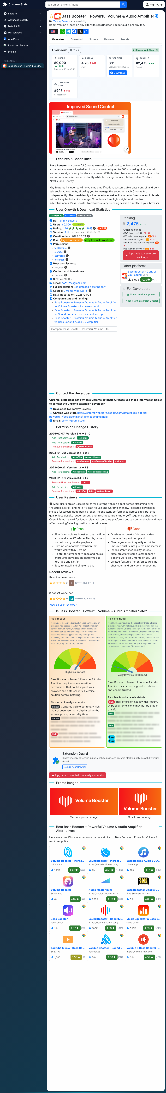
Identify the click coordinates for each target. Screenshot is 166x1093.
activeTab (59, 255)
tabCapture (60, 248)
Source (93, 39)
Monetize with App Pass (142, 294)
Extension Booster (18, 45)
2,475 (136, 223)
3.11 (66, 232)
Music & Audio (84, 215)
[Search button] (123, 4)
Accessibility (80, 21)
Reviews (109, 39)
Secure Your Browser (75, 766)
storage (58, 251)
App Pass (13, 39)
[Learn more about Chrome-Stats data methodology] (90, 290)
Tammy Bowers (61, 21)
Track (76, 50)
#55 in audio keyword (135, 249)
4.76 (77, 228)
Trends (125, 39)
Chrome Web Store (144, 50)
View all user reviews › (63, 604)
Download (77, 39)
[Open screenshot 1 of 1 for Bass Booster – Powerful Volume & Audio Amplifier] (90, 128)
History (12, 61)
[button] (154, 4)
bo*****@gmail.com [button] (74, 283)
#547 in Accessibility (133, 233)
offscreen (59, 259)
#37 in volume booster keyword (140, 242)
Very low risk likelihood (99, 240)
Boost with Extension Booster (142, 300)
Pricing (12, 51)
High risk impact (71, 240)
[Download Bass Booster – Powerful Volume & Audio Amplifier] (119, 66)
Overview (58, 39)
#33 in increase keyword (137, 236)
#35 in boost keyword (136, 239)
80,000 (67, 224)
